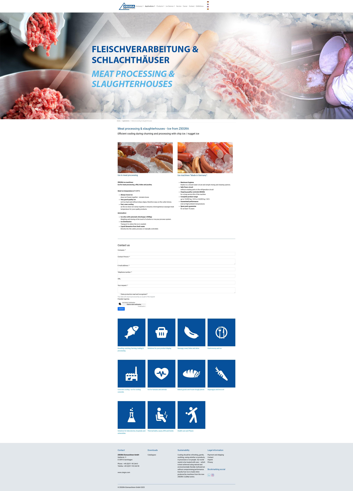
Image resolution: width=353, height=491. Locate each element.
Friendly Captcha (123, 299)
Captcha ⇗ (142, 306)
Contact (191, 6)
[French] (208, 7)
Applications (149, 6)
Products (160, 6)
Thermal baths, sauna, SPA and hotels (161, 431)
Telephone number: (125, 272)
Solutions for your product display (159, 348)
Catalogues (152, 455)
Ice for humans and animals (157, 389)
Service (178, 6)
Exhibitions (200, 6)
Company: (122, 250)
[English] (208, 4)
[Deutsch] (208, 2)
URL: (119, 279)
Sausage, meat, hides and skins (188, 348)
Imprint (210, 460)
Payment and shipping (216, 455)
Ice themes (169, 6)
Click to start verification (134, 304)
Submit (121, 309)
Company (139, 6)
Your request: (123, 285)
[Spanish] (208, 9)
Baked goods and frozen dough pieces (191, 389)
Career (185, 6)
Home (118, 121)
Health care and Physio (186, 431)
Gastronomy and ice (215, 348)
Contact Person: (124, 257)
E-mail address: (123, 265)
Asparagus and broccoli (216, 389)
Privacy (210, 462)
